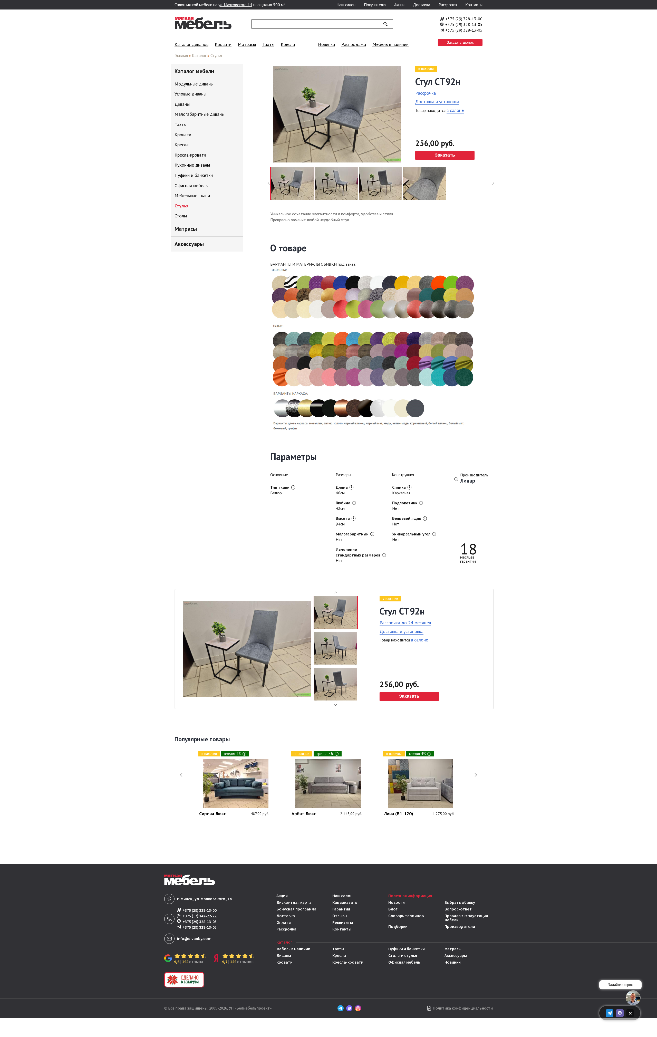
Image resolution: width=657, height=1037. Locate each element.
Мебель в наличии (390, 44)
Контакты (473, 4)
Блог (393, 909)
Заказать (445, 155)
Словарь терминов (406, 916)
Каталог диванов (191, 44)
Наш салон (345, 4)
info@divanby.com (194, 939)
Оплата (283, 922)
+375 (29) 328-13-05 (463, 24)
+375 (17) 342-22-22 (199, 916)
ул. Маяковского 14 (235, 4)
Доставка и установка (437, 101)
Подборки (398, 927)
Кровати (223, 44)
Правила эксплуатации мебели (466, 918)
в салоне (455, 110)
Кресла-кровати (347, 962)
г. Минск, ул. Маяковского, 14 (204, 899)
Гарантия (341, 909)
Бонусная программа (296, 909)
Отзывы (339, 916)
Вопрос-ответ (458, 909)
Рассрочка (448, 4)
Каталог (199, 55)
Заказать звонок (460, 42)
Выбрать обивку (460, 902)
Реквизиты (342, 922)
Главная (181, 55)
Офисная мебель (404, 962)
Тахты (268, 44)
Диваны (283, 956)
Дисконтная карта (294, 902)
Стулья (216, 55)
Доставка (421, 4)
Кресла (288, 44)
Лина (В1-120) (398, 814)
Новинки (326, 44)
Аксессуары (456, 956)
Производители (460, 927)
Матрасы (247, 44)
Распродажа (353, 44)
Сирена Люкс (212, 814)
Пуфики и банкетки (406, 949)
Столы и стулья (402, 956)
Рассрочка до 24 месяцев (405, 623)
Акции (399, 4)
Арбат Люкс (304, 814)
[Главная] (203, 28)
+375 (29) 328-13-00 (463, 18)
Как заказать (344, 902)
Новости (396, 902)
